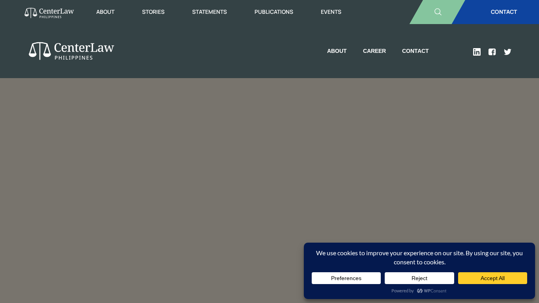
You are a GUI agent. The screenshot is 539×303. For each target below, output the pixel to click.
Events (331, 11)
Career (374, 51)
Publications (274, 11)
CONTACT (504, 11)
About (105, 11)
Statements (209, 11)
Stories (153, 11)
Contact (415, 51)
